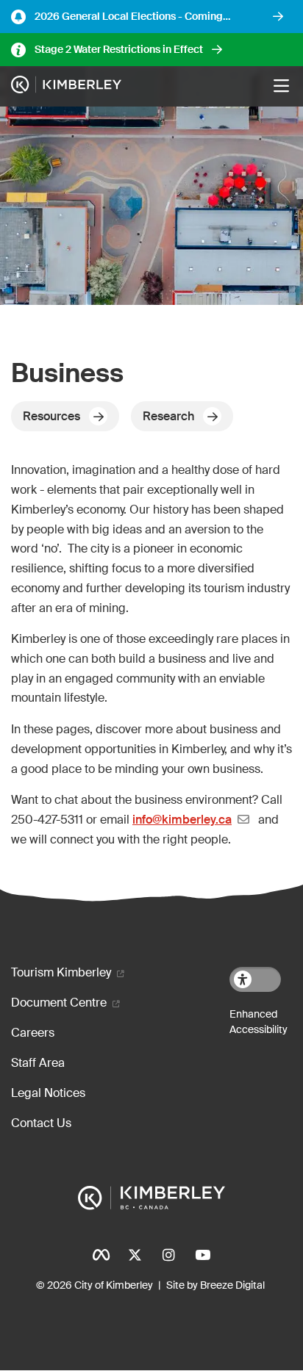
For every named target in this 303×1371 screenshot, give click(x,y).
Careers (32, 1032)
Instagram (168, 1255)
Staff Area (38, 1062)
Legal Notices (48, 1093)
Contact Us (41, 1123)
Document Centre (59, 1002)
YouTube (202, 1255)
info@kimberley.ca (182, 819)
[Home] (66, 86)
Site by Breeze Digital (215, 1285)
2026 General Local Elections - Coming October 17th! (129, 17)
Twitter (135, 1255)
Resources (51, 416)
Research (168, 416)
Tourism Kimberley (61, 972)
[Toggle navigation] (281, 86)
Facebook (101, 1255)
